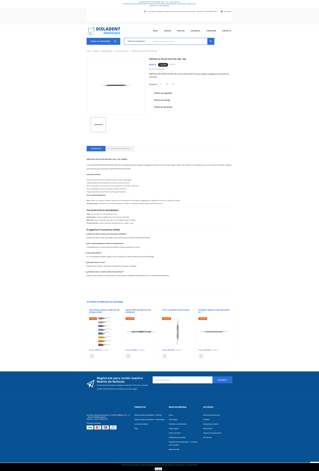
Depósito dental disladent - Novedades (149, 419)
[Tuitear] (166, 84)
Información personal (211, 415)
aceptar (158, 469)
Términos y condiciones (178, 424)
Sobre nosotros (175, 433)
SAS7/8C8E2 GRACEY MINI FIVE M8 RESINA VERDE (104, 311)
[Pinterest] (173, 84)
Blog (136, 428)
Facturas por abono (210, 424)
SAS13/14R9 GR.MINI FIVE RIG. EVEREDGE (139, 311)
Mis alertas (207, 437)
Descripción (96, 148)
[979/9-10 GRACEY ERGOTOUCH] (164, 356)
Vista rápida (105, 332)
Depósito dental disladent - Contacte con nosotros (183, 443)
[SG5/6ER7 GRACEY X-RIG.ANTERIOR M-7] (201, 356)
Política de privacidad (177, 437)
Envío (171, 415)
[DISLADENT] (159, 4)
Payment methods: (94, 423)
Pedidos (206, 419)
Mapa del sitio (174, 449)
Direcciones (207, 428)
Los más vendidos (141, 424)
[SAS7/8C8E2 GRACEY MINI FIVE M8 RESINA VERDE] (91, 356)
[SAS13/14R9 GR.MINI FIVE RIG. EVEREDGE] (128, 356)
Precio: (92, 350)
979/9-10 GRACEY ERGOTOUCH (175, 310)
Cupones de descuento (212, 433)
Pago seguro (174, 428)
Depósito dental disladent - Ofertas (148, 415)
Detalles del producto (120, 148)
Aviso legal (173, 419)
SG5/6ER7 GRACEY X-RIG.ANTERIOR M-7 (214, 311)
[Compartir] (160, 84)
